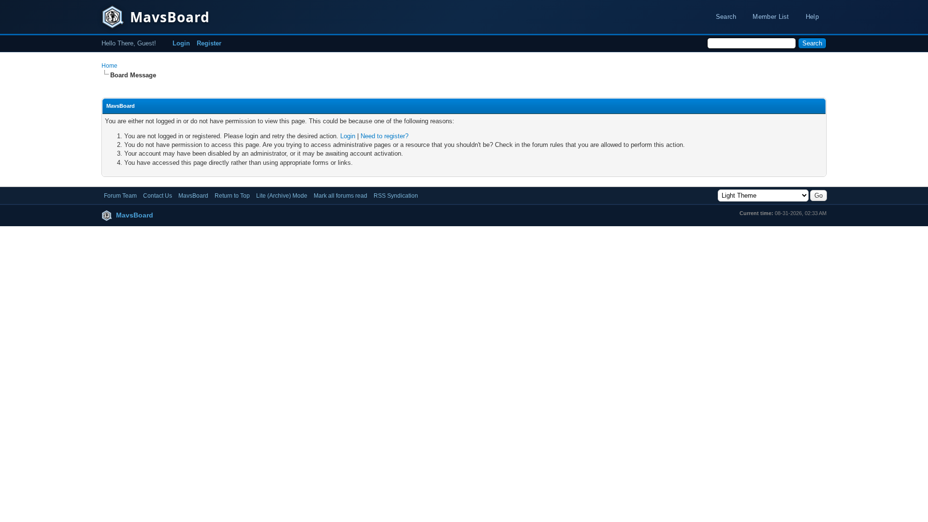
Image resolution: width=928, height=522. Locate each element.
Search (726, 16)
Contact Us (157, 195)
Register (209, 43)
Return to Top (232, 195)
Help (812, 16)
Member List (771, 16)
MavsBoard (193, 195)
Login (181, 43)
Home (109, 65)
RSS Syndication (396, 195)
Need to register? (384, 136)
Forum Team (120, 195)
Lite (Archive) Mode (281, 195)
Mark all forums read (340, 195)
